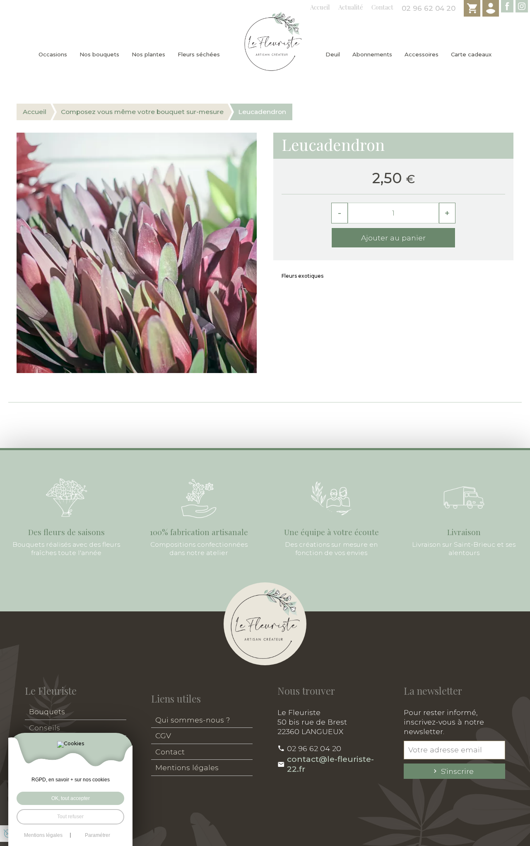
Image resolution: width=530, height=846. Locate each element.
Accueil (320, 7)
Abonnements (372, 54)
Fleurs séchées (199, 54)
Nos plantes (148, 54)
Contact (382, 7)
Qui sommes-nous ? (192, 719)
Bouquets (47, 711)
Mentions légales (187, 767)
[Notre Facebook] (507, 6)
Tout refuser (70, 816)
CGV (163, 735)
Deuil (332, 54)
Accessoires (421, 54)
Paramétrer (97, 835)
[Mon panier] (472, 8)
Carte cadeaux (471, 54)
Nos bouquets (99, 54)
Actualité (350, 7)
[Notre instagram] (522, 6)
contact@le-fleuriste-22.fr (330, 764)
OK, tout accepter (70, 798)
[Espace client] (490, 8)
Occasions (53, 54)
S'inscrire (457, 771)
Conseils (44, 727)
